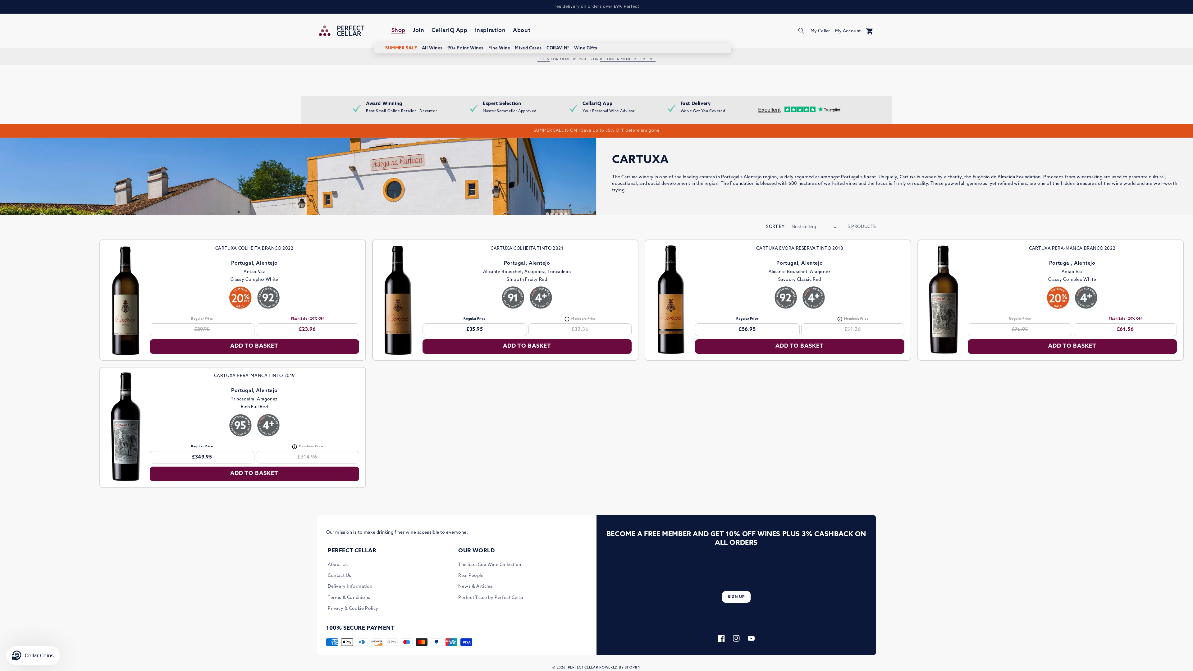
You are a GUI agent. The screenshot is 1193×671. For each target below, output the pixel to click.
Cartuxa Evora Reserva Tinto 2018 (799, 248)
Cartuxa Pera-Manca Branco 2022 (1072, 248)
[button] (801, 31)
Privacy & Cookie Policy (353, 608)
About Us (338, 565)
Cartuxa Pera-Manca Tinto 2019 (254, 376)
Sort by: (776, 227)
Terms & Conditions (349, 598)
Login (543, 59)
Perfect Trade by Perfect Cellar (491, 598)
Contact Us (339, 575)
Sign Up (736, 597)
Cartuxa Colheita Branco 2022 (254, 248)
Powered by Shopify (620, 667)
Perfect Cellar (583, 667)
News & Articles (475, 586)
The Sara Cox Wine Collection (489, 565)
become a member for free (628, 59)
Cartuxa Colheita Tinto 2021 (527, 248)
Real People (471, 575)
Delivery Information (350, 586)
